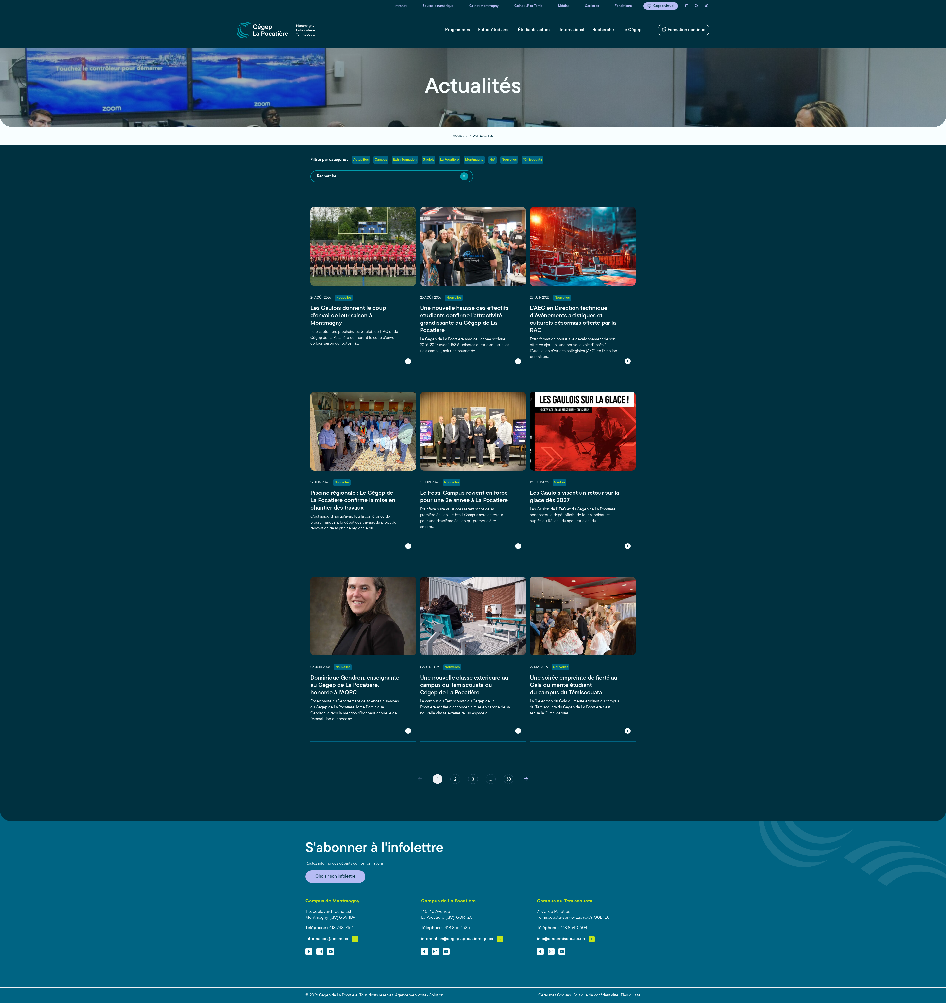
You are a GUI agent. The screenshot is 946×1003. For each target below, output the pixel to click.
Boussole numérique (438, 6)
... (490, 779)
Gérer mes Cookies (554, 995)
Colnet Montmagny (484, 6)
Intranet (400, 6)
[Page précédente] (420, 779)
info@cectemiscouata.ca (561, 939)
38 (508, 779)
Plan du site (631, 995)
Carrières (592, 6)
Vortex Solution (430, 995)
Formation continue (686, 30)
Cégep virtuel (663, 6)
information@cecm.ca (326, 939)
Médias (563, 6)
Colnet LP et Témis (528, 6)
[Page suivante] (526, 779)
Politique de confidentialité (595, 995)
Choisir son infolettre (335, 876)
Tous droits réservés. (376, 995)
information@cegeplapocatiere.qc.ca (457, 939)
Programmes (457, 30)
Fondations (623, 6)
